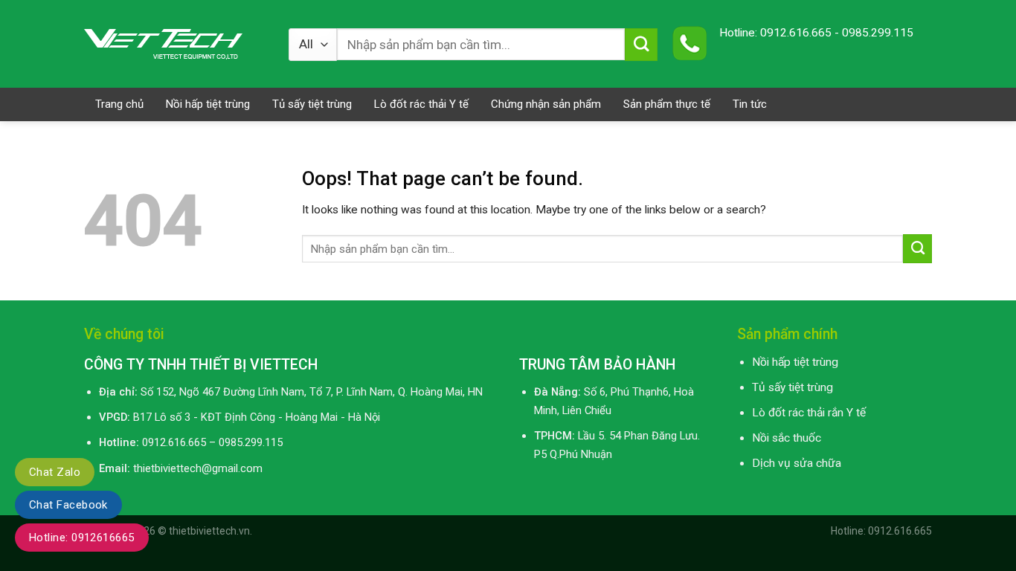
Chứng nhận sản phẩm (546, 104)
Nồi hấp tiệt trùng (208, 104)
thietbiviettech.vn (209, 531)
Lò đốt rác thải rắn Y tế (809, 412)
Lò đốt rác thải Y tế (421, 104)
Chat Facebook (68, 505)
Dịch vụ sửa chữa (796, 463)
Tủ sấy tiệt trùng (312, 104)
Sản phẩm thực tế (666, 104)
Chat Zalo (54, 472)
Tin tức (750, 104)
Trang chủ (119, 104)
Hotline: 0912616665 (82, 537)
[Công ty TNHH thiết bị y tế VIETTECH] (175, 44)
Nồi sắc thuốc (786, 438)
